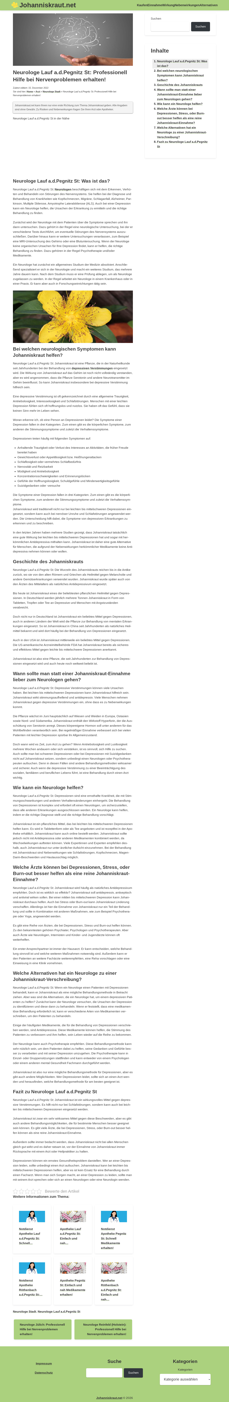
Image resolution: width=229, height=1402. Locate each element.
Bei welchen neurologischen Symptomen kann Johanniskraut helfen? (180, 75)
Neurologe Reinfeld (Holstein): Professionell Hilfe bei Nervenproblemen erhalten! (104, 1329)
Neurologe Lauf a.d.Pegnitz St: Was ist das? (182, 64)
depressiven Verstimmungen (92, 368)
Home (30, 91)
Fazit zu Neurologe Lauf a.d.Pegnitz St (182, 144)
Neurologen (63, 189)
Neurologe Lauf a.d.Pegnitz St (59, 1311)
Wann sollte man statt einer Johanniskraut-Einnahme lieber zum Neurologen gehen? (179, 94)
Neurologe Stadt (51, 91)
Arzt (38, 91)
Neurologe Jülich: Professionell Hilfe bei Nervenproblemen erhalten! (42, 1329)
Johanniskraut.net (47, 5)
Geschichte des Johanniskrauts (180, 84)
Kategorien (185, 1369)
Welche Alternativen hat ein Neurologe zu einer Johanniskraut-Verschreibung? (182, 132)
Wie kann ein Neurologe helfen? (180, 103)
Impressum (44, 1363)
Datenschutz (44, 1372)
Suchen (156, 18)
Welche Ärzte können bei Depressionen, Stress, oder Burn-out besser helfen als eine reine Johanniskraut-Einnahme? (181, 116)
